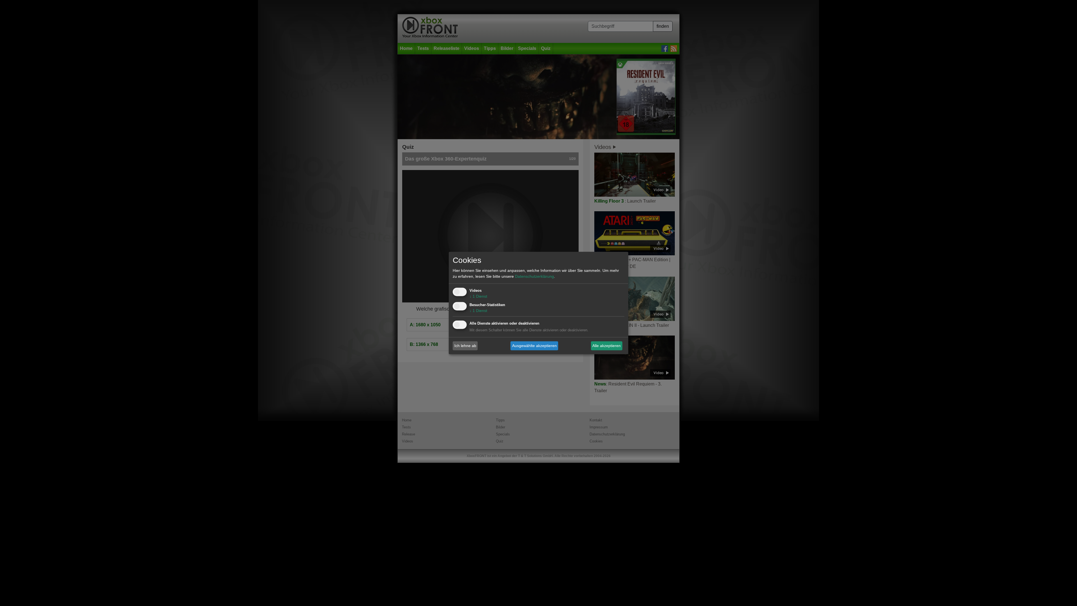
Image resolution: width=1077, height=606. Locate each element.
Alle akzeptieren (606, 345)
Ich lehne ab (465, 345)
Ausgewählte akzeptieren (534, 345)
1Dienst (478, 296)
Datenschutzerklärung (534, 276)
